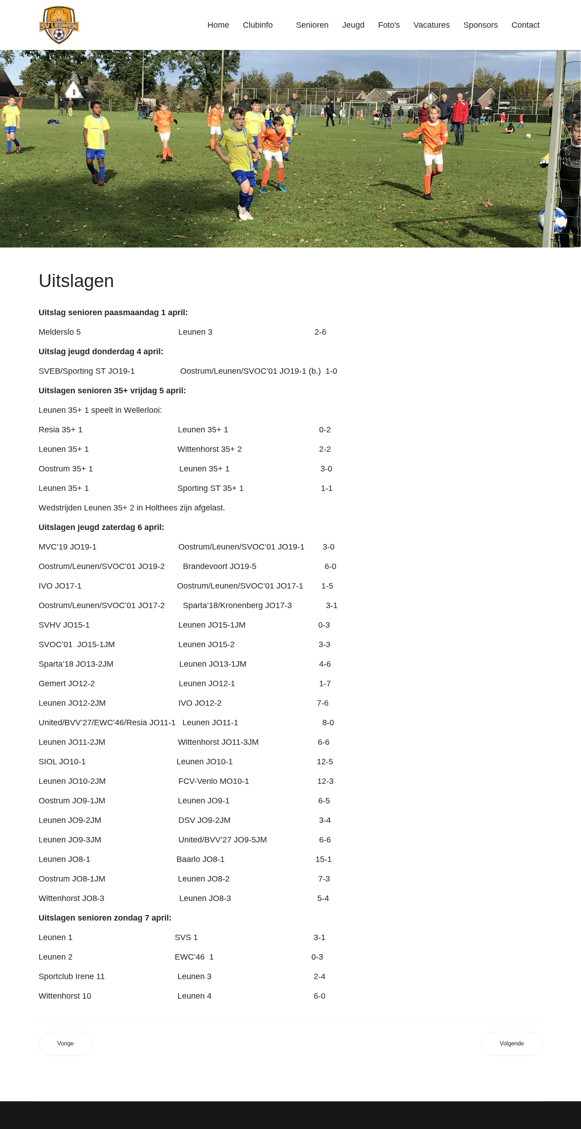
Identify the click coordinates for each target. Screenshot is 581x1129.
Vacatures (432, 25)
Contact (526, 25)
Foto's (389, 25)
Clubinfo (258, 25)
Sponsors (480, 25)
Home (218, 25)
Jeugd (353, 25)
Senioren (312, 25)
